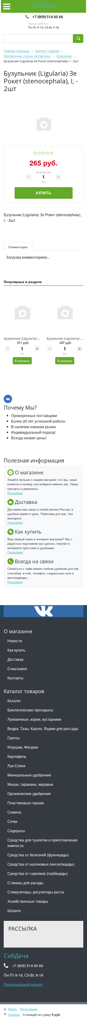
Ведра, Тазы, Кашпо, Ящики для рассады (42, 728)
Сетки (12, 821)
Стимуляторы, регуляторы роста (35, 892)
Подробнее (15, 493)
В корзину (22, 360)
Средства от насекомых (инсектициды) (40, 864)
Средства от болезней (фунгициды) (38, 854)
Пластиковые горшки (25, 802)
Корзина (14, 1014)
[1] (35, 152)
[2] (39, 152)
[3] (43, 152)
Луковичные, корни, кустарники (34, 719)
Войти (12, 1009)
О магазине (17, 668)
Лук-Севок (16, 765)
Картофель (16, 756)
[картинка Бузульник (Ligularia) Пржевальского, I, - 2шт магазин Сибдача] (65, 312)
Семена (14, 812)
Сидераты (16, 830)
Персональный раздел (23, 984)
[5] (52, 152)
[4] (47, 152)
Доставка (15, 659)
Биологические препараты (30, 710)
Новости (14, 640)
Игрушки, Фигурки (22, 747)
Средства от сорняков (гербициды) (37, 873)
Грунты (13, 737)
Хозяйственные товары (27, 901)
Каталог (14, 700)
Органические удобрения (29, 793)
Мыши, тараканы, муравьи (30, 784)
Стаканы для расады (25, 882)
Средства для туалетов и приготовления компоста (42, 842)
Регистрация (28, 1009)
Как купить (16, 650)
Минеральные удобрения (29, 775)
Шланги (14, 910)
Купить (43, 193)
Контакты (15, 678)
